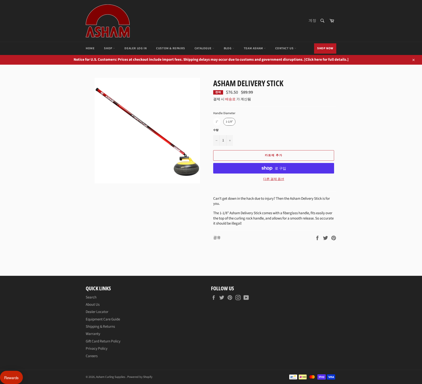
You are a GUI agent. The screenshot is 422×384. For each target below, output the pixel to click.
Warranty (93, 333)
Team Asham (254, 48)
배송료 (230, 99)
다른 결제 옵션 (273, 179)
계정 (312, 20)
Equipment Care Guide (103, 319)
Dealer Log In (135, 48)
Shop (108, 48)
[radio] (217, 122)
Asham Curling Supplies (111, 377)
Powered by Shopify (139, 377)
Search (91, 297)
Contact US (284, 48)
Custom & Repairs (170, 48)
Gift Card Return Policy (103, 341)
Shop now (325, 48)
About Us (93, 304)
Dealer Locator (97, 312)
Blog (228, 48)
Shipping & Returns (100, 326)
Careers (92, 356)
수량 (215, 130)
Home (90, 48)
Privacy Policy (96, 348)
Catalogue (203, 48)
